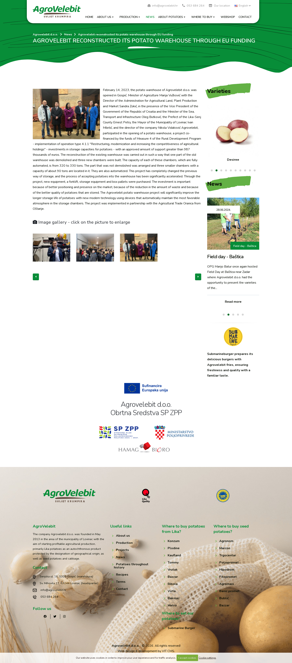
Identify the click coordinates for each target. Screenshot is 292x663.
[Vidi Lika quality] (146, 496)
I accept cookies (187, 657)
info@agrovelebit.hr (164, 6)
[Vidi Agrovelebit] (69, 495)
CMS (170, 651)
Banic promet (229, 591)
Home (89, 17)
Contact (245, 17)
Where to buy (201, 17)
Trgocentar (227, 555)
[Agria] (233, 131)
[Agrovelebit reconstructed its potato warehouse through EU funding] (66, 114)
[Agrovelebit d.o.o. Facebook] (45, 617)
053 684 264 (195, 6)
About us (104, 17)
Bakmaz (174, 598)
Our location (221, 6)
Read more (233, 302)
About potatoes (170, 17)
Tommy (173, 562)
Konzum (174, 541)
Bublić (224, 598)
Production (129, 17)
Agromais (226, 584)
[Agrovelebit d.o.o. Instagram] (64, 617)
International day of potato (239, 246)
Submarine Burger (181, 628)
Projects (122, 550)
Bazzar (173, 577)
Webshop (228, 17)
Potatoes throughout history (131, 566)
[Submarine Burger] (233, 336)
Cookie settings (207, 657)
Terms (121, 582)
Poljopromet (229, 562)
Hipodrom (226, 569)
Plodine (174, 548)
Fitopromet (228, 577)
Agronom (226, 541)
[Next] (198, 277)
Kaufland (174, 555)
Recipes (122, 574)
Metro (172, 605)
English (243, 6)
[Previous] (36, 277)
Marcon (224, 548)
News (150, 17)
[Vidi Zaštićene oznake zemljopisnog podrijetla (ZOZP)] (223, 496)
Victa (172, 591)
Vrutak (173, 569)
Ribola (173, 584)
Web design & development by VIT (142, 651)
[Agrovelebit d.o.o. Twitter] (54, 617)
